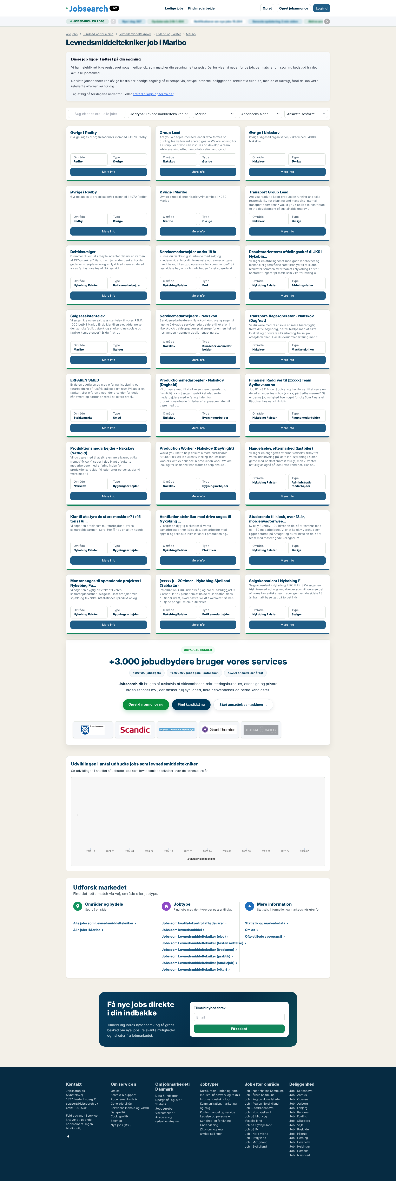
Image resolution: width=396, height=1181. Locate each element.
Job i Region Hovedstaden (263, 1099)
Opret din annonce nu (145, 704)
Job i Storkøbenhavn (259, 1108)
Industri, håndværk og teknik (220, 1095)
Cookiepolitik (120, 1116)
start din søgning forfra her (153, 94)
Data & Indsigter (166, 1095)
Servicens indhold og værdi (130, 1108)
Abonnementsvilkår (124, 1099)
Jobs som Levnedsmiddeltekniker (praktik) (196, 956)
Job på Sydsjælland (258, 1125)
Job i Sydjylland (256, 1146)
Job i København (300, 1090)
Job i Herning (298, 1138)
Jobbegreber (164, 1108)
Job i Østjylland (255, 1138)
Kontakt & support (123, 1095)
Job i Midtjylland (256, 1142)
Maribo (191, 34)
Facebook (68, 1136)
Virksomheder (164, 1113)
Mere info (108, 171)
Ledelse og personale (215, 1116)
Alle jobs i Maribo (87, 930)
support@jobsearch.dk (82, 1103)
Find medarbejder (202, 8)
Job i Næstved (299, 1155)
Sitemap (116, 1120)
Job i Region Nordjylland (262, 1103)
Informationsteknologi (215, 1099)
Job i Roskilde (299, 1129)
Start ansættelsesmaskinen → (243, 704)
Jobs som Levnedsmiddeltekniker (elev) (194, 936)
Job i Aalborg (298, 1103)
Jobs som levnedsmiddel (182, 930)
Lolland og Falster (168, 34)
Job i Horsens (298, 1151)
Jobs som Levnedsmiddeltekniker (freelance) (198, 950)
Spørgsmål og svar (168, 1100)
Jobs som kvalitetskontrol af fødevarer (193, 923)
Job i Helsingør (299, 1146)
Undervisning (209, 1125)
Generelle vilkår (121, 1103)
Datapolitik (118, 1112)
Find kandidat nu (191, 704)
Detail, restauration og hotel (219, 1090)
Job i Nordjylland (256, 1133)
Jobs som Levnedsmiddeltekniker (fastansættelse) (202, 943)
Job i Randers (299, 1112)
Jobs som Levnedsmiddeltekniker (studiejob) (198, 963)
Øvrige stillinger (211, 1133)
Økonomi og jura (211, 1129)
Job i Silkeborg (299, 1120)
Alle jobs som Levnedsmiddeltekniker (103, 923)
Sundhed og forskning (98, 34)
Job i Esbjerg (298, 1108)
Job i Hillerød (298, 1133)
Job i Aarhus (297, 1095)
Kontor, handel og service (217, 1112)
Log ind (322, 8)
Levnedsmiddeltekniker (135, 34)
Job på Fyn (252, 1129)
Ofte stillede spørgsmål (263, 936)
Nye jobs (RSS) (121, 1125)
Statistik (161, 1104)
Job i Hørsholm (299, 1142)
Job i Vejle (296, 1125)
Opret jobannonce (293, 8)
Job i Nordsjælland (258, 1112)
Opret (267, 8)
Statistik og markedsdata (265, 923)
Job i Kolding (298, 1116)
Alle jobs (72, 34)
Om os (250, 930)
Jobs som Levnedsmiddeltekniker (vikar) (194, 969)
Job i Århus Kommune (260, 1095)
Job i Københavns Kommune (264, 1090)
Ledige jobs (174, 8)
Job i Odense (298, 1099)
